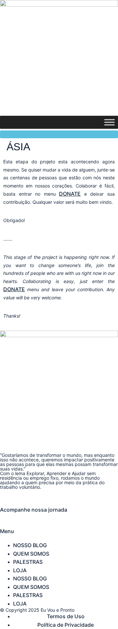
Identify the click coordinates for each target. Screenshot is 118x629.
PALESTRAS (28, 562)
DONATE (70, 193)
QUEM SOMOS (31, 553)
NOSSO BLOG (30, 545)
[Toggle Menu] (109, 122)
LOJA (20, 570)
